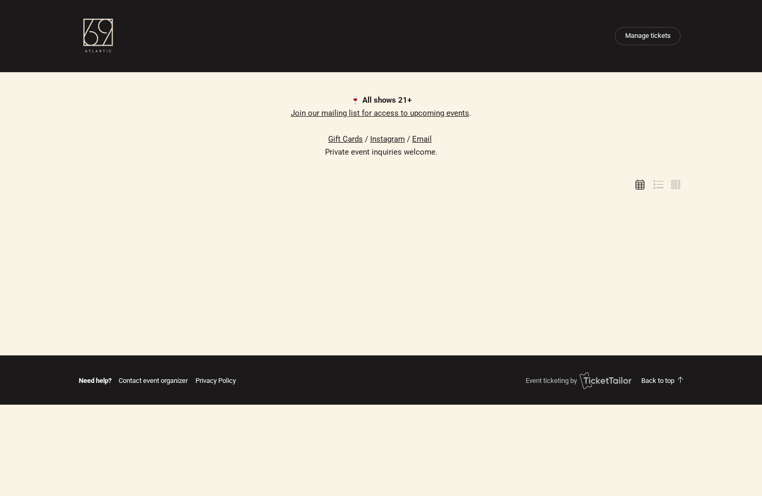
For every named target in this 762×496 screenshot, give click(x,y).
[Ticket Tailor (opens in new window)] (605, 380)
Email (422, 139)
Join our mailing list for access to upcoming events (380, 113)
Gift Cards (345, 139)
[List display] (658, 185)
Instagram (387, 139)
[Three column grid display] (676, 185)
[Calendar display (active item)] (640, 185)
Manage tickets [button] (648, 35)
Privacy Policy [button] (215, 380)
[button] (153, 380)
